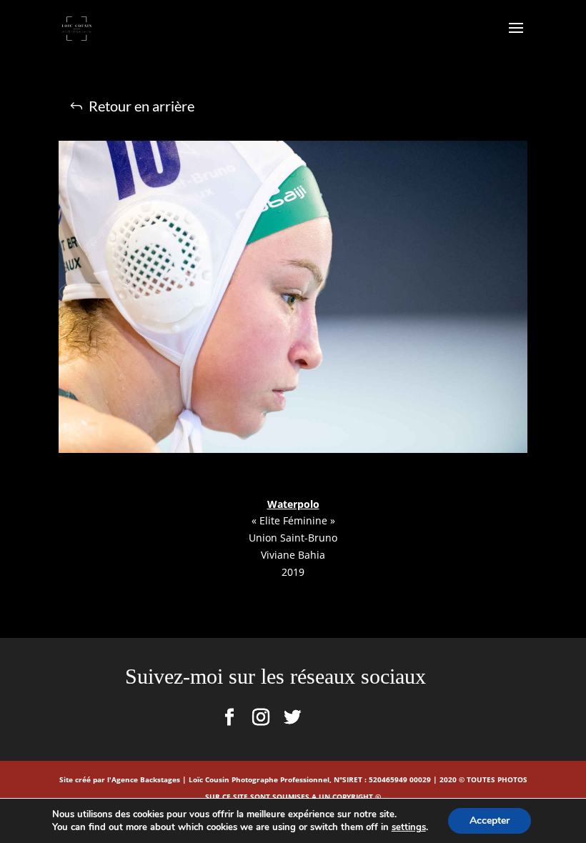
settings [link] (409, 827)
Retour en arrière (141, 105)
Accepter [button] (490, 820)
